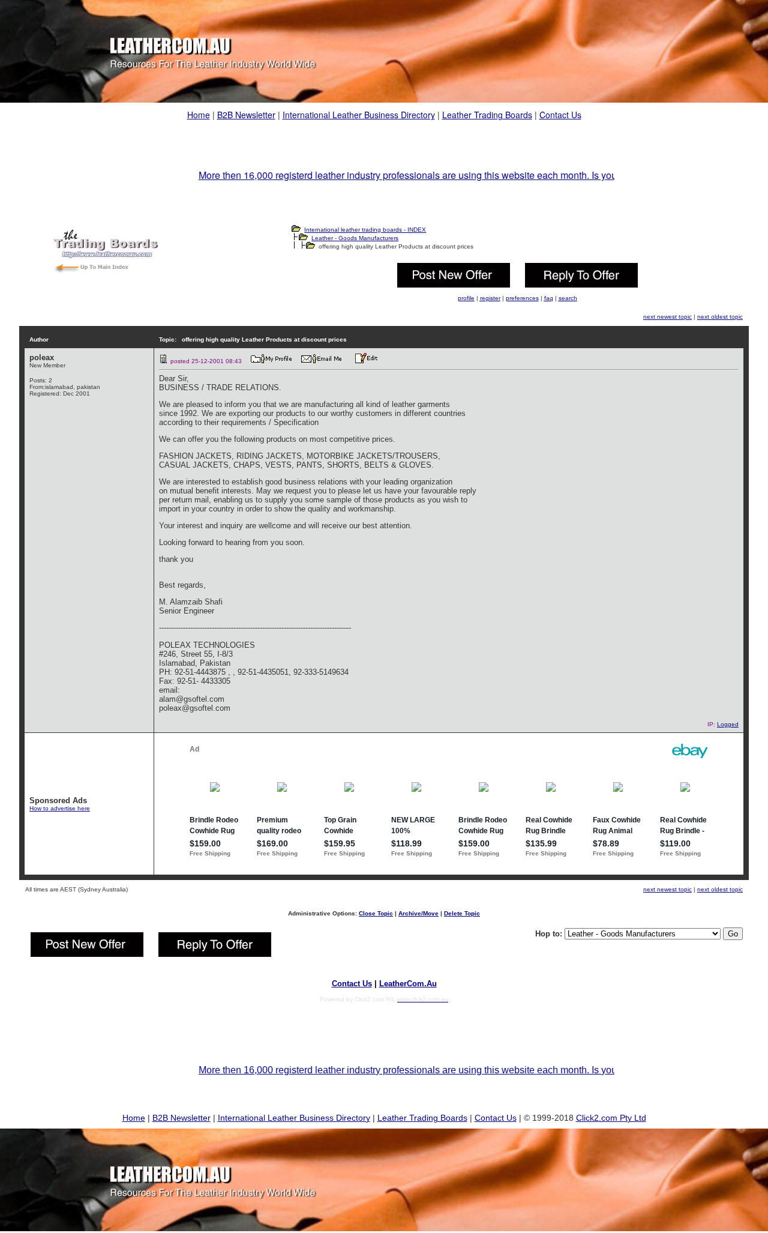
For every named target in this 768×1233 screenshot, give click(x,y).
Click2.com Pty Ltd (611, 1118)
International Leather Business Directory (359, 115)
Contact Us (560, 115)
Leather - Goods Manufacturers (354, 238)
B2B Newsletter (246, 115)
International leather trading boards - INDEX (365, 229)
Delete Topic (462, 913)
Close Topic (376, 913)
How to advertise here (59, 808)
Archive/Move (418, 913)
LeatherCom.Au (408, 983)
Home (198, 115)
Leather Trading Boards (487, 115)
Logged (728, 724)
